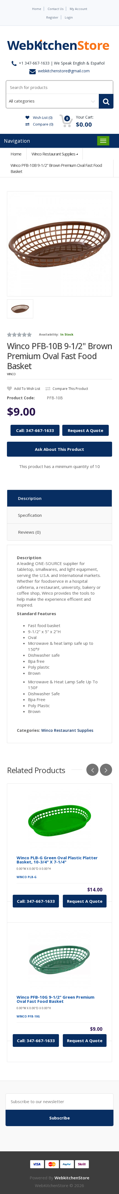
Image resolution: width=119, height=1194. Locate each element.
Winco (11, 374)
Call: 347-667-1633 (35, 430)
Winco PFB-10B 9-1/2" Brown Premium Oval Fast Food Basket (56, 168)
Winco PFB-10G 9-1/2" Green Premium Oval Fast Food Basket (55, 999)
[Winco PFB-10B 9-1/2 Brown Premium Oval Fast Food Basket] (59, 243)
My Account (78, 9)
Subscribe (59, 1118)
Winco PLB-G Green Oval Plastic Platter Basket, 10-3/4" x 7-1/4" (57, 860)
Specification (30, 515)
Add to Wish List (26, 388)
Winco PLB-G (27, 877)
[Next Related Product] (106, 770)
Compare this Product (70, 388)
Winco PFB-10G (28, 1016)
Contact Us (55, 9)
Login (69, 17)
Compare (42, 124)
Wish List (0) (42, 117)
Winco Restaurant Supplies (53, 154)
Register (52, 17)
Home (36, 9)
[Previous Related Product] (92, 770)
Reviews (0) (29, 532)
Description (30, 498)
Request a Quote (84, 901)
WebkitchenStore (72, 1177)
